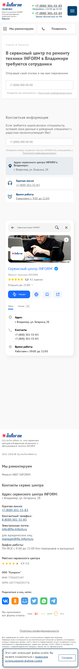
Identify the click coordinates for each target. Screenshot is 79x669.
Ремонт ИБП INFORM (16, 474)
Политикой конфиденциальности (55, 92)
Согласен (67, 657)
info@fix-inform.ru (14, 529)
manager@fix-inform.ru (17, 539)
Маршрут (22, 294)
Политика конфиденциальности (39, 631)
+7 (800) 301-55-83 (48, 6)
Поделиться (5, 600)
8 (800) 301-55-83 (14, 519)
